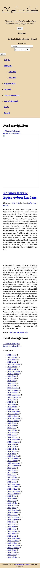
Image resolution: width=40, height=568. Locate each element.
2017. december (13, 538)
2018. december (13, 510)
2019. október (12, 489)
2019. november (13, 486)
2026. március (12, 357)
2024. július (11, 376)
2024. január (11, 385)
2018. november (13, 512)
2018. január (11, 536)
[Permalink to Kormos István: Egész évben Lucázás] (21, 187)
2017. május (11, 555)
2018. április (11, 529)
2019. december (13, 484)
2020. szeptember (13, 463)
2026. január (11, 362)
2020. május (11, 472)
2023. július (11, 399)
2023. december (13, 388)
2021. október (12, 437)
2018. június (11, 524)
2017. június (11, 552)
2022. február (12, 432)
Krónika (7, 60)
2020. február (12, 479)
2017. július (11, 550)
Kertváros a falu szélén (12, 133)
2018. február (12, 534)
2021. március (12, 449)
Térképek (7, 89)
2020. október (12, 461)
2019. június (11, 496)
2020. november (13, 458)
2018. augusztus (13, 519)
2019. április (11, 501)
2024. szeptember (13, 371)
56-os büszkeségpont (12, 95)
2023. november (13, 390)
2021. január (11, 454)
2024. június (11, 378)
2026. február (12, 360)
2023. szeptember (13, 395)
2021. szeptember (13, 439)
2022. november (13, 414)
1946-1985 (12, 78)
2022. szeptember (13, 418)
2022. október (12, 416)
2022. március (12, 430)
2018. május (11, 526)
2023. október (12, 392)
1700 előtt (8, 66)
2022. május (11, 425)
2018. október (12, 515)
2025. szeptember (13, 364)
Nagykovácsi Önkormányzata (18, 39)
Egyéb (6, 107)
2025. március (12, 367)
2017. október (12, 543)
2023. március (12, 407)
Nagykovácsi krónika (20, 10)
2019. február (12, 505)
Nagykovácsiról (9, 83)
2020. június (11, 470)
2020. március (12, 477)
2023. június (11, 402)
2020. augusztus (13, 465)
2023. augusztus (13, 397)
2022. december (13, 411)
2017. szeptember (13, 545)
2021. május (11, 444)
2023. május (11, 404)
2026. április (11, 355)
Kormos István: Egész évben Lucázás (20, 195)
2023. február (12, 409)
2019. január (11, 508)
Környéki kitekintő (11, 101)
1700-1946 (12, 72)
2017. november (13, 541)
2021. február (12, 451)
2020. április (11, 475)
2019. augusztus (13, 494)
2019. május (11, 498)
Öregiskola (22, 33)
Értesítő (34, 39)
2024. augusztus (13, 374)
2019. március (12, 503)
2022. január (11, 435)
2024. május (11, 381)
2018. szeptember (13, 517)
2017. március (12, 557)
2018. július (11, 522)
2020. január (11, 482)
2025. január (11, 369)
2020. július (11, 468)
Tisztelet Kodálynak (11, 131)
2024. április (11, 383)
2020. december (13, 456)
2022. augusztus (13, 421)
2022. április (11, 428)
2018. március (12, 531)
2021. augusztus (13, 442)
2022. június (11, 423)
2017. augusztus (13, 548)
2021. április (11, 447)
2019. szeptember (13, 491)
